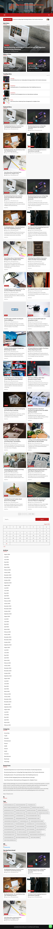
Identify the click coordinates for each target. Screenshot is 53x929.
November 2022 (7, 670)
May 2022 (6, 686)
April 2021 (6, 719)
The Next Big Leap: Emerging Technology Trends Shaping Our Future (14, 470)
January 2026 (7, 572)
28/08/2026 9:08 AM (39, 351)
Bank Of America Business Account (11, 807)
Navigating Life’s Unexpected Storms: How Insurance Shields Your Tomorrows (14, 289)
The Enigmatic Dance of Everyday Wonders (38, 289)
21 (33, 538)
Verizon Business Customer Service (37, 834)
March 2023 (7, 660)
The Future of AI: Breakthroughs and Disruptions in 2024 (37, 319)
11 (13, 535)
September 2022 (8, 675)
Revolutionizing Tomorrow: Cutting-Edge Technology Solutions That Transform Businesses (25, 48)
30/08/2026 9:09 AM (15, 152)
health (6, 315)
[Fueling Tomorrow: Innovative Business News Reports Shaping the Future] (38, 460)
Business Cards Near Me (42, 810)
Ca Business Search (20, 815)
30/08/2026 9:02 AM (39, 291)
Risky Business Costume (20, 829)
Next (33, 514)
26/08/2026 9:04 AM (39, 502)
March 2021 (7, 722)
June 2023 (6, 652)
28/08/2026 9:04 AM (39, 413)
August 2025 (7, 585)
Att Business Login (31, 804)
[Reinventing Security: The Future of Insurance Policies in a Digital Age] (38, 489)
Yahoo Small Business (35, 837)
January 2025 (7, 603)
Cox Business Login (30, 823)
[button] (4, 14)
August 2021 (7, 709)
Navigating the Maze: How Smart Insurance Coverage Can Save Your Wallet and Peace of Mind (38, 410)
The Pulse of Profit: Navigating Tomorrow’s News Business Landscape (24, 94)
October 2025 (7, 580)
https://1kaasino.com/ (8, 793)
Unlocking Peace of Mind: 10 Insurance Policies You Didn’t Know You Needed (37, 258)
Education (6, 738)
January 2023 (7, 665)
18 (13, 538)
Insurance (30, 254)
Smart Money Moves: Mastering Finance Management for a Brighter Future (25, 101)
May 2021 (6, 717)
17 (6, 538)
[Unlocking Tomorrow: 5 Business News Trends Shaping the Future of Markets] (14, 368)
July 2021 (6, 712)
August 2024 (7, 616)
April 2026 (6, 564)
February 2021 (7, 725)
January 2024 (7, 634)
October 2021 (7, 704)
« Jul (4, 546)
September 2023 (8, 644)
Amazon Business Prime (21, 804)
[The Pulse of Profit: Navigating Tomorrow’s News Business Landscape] (6, 93)
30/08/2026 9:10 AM (15, 51)
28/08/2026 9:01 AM (39, 443)
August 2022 (7, 678)
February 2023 (7, 663)
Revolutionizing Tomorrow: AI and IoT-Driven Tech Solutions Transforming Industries (14, 66)
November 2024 (7, 608)
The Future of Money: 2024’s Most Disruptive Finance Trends (36, 378)
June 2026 (6, 559)
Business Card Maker (31, 810)
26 (20, 540)
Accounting (6, 733)
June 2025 (6, 590)
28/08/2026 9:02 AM (15, 443)
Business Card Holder (20, 810)
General (30, 285)
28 (33, 540)
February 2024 (7, 631)
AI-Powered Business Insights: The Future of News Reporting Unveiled (38, 349)
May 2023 (6, 655)
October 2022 (7, 673)
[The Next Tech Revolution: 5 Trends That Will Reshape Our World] (14, 339)
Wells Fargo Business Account (22, 837)
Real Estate (6, 759)
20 (26, 538)
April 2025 (6, 595)
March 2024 (7, 629)
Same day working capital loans (20, 787)
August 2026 (7, 554)
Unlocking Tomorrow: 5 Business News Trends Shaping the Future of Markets (13, 378)
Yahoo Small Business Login (10, 840)
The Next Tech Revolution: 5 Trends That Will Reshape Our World (14, 349)
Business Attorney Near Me (37, 807)
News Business (12, 85)
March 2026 (7, 567)
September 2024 (8, 613)
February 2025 (7, 600)
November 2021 (7, 701)
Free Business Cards (30, 826)
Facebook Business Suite (9, 826)
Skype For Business (30, 829)
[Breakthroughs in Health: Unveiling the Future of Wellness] (14, 309)
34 (29, 514)
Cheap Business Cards (8, 823)
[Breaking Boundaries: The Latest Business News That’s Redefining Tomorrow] (6, 86)
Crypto (5, 735)
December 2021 (7, 699)
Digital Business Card (40, 823)
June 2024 (6, 621)
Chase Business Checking (20, 818)
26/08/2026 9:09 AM (15, 472)
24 (6, 540)
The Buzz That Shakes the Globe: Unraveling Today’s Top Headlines (12, 440)
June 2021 (6, 714)
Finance (11, 100)
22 (40, 538)
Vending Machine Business (22, 834)
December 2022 (7, 668)
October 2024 (7, 611)
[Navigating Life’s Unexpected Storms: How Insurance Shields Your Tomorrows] (14, 279)
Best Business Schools (25, 807)
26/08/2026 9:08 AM (39, 472)
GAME (5, 746)
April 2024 (6, 626)
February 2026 (7, 569)
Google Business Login (41, 826)
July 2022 (6, 681)
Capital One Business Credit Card (33, 815)
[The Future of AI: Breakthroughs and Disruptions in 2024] (38, 309)
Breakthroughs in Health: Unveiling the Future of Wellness (13, 319)
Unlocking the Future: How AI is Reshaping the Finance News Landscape (14, 409)
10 (6, 535)
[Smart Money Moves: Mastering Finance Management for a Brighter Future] (6, 101)
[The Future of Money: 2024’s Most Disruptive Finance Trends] (38, 368)
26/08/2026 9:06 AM (15, 502)
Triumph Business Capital (9, 834)
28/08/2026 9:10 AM (39, 322)
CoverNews (30, 926)
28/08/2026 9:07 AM (39, 381)
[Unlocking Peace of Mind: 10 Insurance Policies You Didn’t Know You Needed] (38, 248)
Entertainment (7, 740)
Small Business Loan (40, 829)
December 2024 (7, 606)
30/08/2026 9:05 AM (39, 261)
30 (46, 540)
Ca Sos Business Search (9, 818)
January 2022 (7, 696)
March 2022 (7, 691)
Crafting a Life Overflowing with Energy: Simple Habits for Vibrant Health (38, 440)
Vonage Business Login (9, 837)
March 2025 (7, 598)
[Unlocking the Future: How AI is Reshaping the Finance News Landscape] (14, 399)
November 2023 (7, 639)
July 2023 (6, 650)
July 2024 (6, 619)
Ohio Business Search (8, 829)
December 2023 (7, 637)
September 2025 (8, 582)
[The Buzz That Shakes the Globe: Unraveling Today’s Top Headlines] (14, 430)
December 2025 (7, 575)
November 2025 (7, 577)
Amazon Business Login (9, 804)
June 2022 (6, 683)
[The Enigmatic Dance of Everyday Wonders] (38, 279)
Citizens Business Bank (19, 823)
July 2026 (6, 557)
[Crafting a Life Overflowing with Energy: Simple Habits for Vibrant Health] (38, 430)
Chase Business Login (24, 821)
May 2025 (6, 593)
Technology (7, 45)
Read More (6, 207)
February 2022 (7, 694)
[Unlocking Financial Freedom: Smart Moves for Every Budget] (14, 489)
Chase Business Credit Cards (33, 818)
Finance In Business (20, 826)
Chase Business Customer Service (11, 821)
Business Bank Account (9, 810)
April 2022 (6, 688)
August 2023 (7, 647)
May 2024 (6, 624)
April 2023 (6, 657)
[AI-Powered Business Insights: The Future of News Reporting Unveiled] (38, 339)
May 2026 (6, 562)
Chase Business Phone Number (37, 821)
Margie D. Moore (7, 51)
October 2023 (7, 642)
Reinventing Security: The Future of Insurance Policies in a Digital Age (36, 499)
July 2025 (6, 588)
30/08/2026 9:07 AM (15, 175)
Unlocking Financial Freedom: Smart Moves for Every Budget (13, 499)
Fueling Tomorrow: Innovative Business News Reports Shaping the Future (37, 470)
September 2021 (8, 706)
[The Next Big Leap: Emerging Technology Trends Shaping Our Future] (14, 460)
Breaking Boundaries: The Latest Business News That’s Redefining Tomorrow (32, 19)
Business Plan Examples (9, 815)
